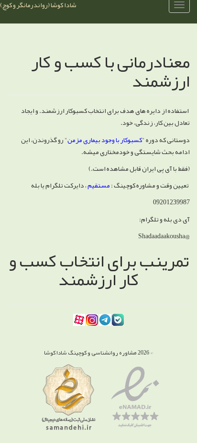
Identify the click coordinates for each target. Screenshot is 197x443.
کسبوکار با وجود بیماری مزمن (104, 139)
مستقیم (98, 185)
